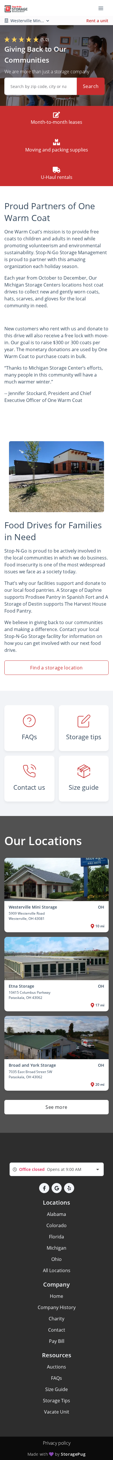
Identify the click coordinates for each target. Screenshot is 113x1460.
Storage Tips (56, 1400)
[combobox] (57, 1169)
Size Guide (56, 1389)
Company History (57, 1307)
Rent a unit (97, 20)
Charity (56, 1318)
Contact (56, 1330)
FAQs (56, 1378)
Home (56, 1296)
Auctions (56, 1367)
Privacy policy (56, 1443)
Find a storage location (56, 668)
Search (91, 86)
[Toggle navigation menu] (103, 8)
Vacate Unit (56, 1412)
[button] (44, 1188)
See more (56, 1107)
